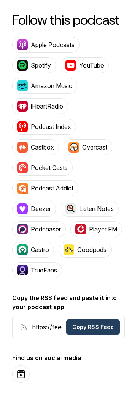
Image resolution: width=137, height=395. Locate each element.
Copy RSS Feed (93, 327)
